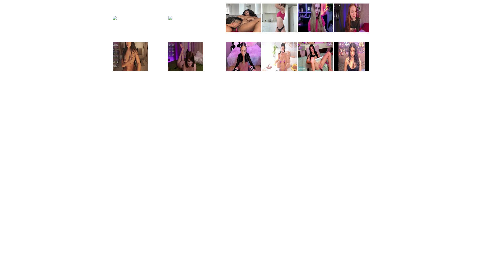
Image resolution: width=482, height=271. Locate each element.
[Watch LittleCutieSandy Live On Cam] (352, 31)
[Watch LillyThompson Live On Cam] (279, 70)
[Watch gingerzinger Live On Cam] (196, 16)
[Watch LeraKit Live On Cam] (186, 70)
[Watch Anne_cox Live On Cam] (243, 70)
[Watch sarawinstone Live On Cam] (130, 70)
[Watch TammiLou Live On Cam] (279, 31)
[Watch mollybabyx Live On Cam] (139, 16)
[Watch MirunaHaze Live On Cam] (315, 70)
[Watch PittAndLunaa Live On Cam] (243, 31)
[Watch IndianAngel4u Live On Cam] (352, 70)
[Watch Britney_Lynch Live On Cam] (315, 31)
